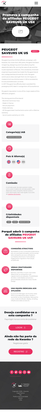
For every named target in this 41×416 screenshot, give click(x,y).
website (34, 51)
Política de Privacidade (20, 396)
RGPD (20, 398)
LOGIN (19, 327)
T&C (20, 395)
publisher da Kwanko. (14, 194)
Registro (19, 351)
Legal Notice (21, 393)
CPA (20, 400)
